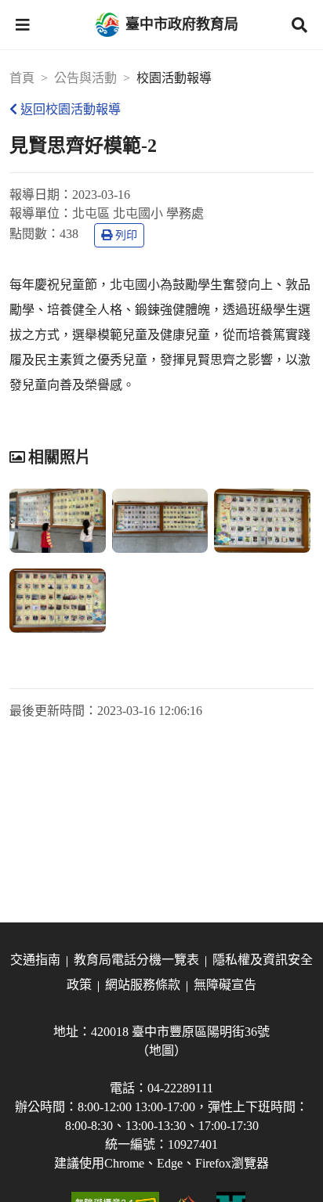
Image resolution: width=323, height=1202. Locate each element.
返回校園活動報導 (70, 109)
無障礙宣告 (225, 984)
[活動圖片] (57, 521)
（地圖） (161, 1050)
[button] (23, 25)
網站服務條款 (142, 984)
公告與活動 (85, 78)
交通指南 (35, 959)
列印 (126, 235)
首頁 (21, 78)
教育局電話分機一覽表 (136, 959)
